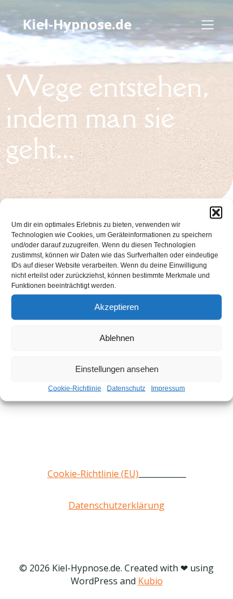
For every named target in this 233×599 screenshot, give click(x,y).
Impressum (168, 388)
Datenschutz (126, 388)
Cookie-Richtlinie (74, 388)
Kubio (150, 581)
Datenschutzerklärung (116, 505)
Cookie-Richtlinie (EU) (93, 473)
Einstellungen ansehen (116, 369)
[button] (216, 212)
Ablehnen (117, 338)
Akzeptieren (116, 307)
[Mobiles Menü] (207, 24)
